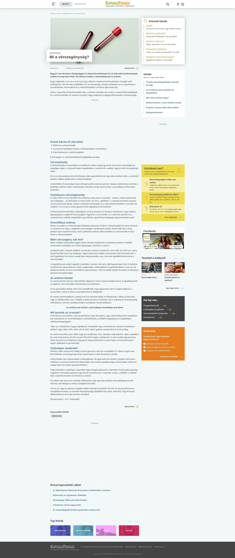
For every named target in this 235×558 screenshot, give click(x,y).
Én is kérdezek (171, 217)
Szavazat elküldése (169, 357)
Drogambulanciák (151, 306)
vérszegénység (80, 81)
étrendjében (69, 256)
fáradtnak (86, 297)
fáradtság (56, 416)
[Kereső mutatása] (168, 4)
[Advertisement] (94, 453)
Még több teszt (172, 288)
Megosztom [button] (129, 68)
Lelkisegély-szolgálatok (153, 309)
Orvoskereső (149, 317)
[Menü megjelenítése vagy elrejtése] (53, 4)
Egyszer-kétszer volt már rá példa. (161, 347)
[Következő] (136, 521)
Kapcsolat (160, 547)
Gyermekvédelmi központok (155, 313)
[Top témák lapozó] (94, 521)
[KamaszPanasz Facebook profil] (163, 241)
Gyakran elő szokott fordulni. (158, 351)
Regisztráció (80, 4)
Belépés (65, 4)
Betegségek (66, 13)
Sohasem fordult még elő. (157, 344)
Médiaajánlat (145, 547)
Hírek (58, 13)
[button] (178, 4)
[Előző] (130, 521)
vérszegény (65, 207)
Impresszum (130, 547)
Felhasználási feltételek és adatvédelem (102, 547)
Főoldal (52, 13)
